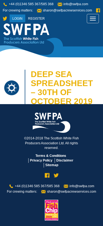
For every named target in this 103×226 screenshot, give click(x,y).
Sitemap (51, 165)
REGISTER (36, 18)
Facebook (98, 10)
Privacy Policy (41, 160)
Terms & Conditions (50, 156)
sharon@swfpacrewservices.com (67, 10)
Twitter (5, 18)
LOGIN (17, 18)
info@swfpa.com (75, 4)
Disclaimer (64, 160)
